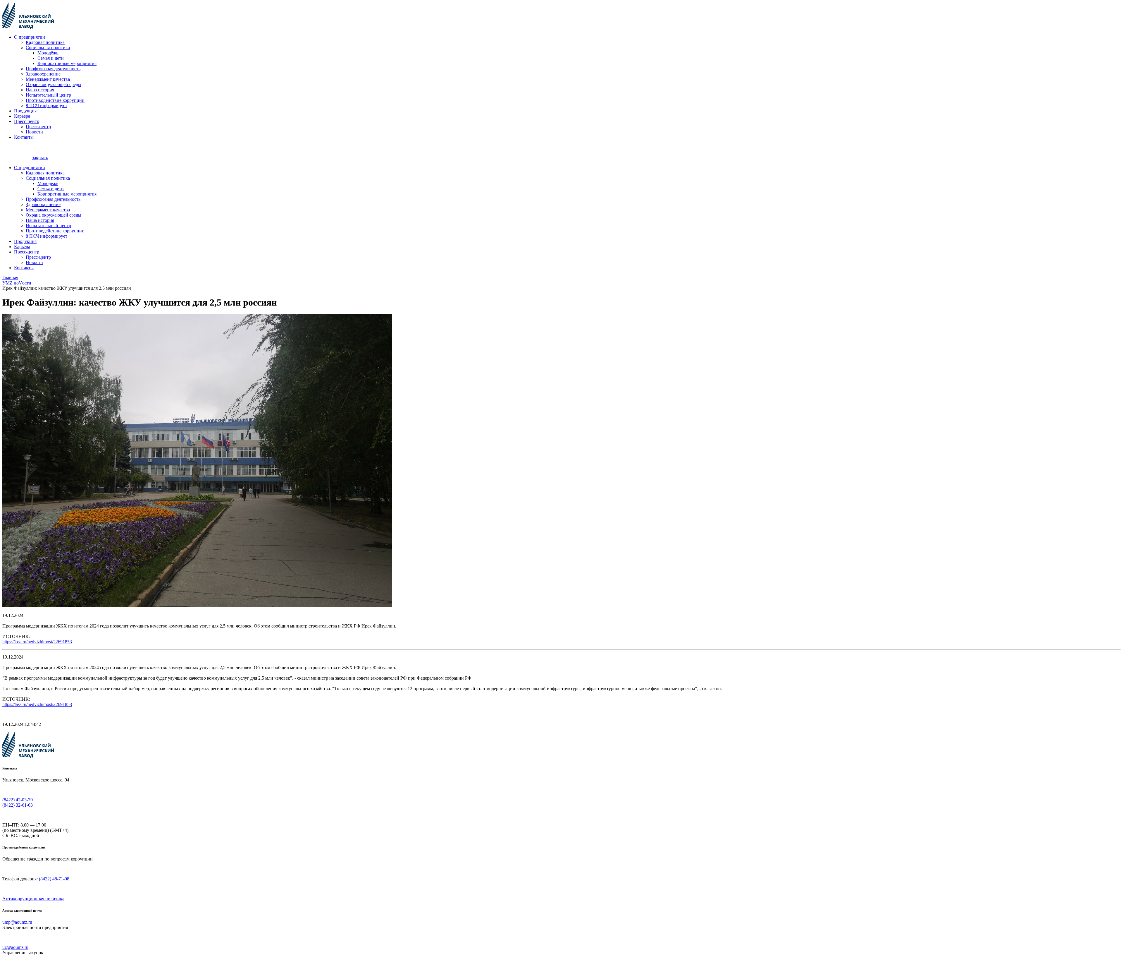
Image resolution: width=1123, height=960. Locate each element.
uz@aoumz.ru (15, 947)
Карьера (22, 116)
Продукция (25, 110)
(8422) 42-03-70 (17, 799)
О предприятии (29, 37)
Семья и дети (50, 58)
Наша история (40, 89)
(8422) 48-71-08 (54, 878)
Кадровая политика (45, 42)
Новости (34, 131)
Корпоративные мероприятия (67, 63)
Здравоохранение (43, 73)
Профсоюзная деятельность (53, 68)
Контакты (24, 137)
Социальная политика (48, 47)
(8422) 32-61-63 (17, 805)
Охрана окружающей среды (53, 84)
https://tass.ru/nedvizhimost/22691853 (37, 641)
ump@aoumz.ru (17, 922)
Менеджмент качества (48, 79)
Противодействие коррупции (55, 100)
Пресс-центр (26, 121)
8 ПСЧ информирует (46, 105)
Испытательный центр (48, 94)
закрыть (40, 157)
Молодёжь (47, 52)
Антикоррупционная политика (33, 898)
